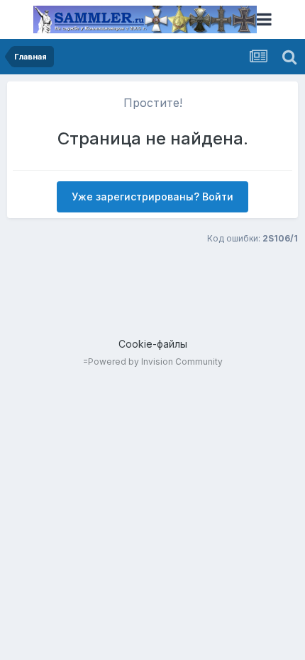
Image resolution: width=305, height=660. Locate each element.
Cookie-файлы (152, 344)
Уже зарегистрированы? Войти (152, 196)
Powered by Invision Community (155, 361)
